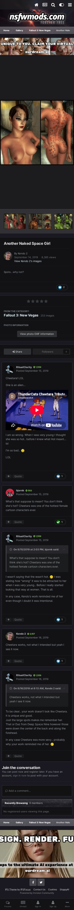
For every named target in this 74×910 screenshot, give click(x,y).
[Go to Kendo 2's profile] (8, 256)
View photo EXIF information (37, 333)
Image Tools (58, 202)
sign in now (20, 775)
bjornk (20, 490)
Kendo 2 (23, 253)
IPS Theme (11, 889)
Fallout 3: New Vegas (21, 315)
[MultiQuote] (9, 476)
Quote (18, 476)
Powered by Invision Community (37, 892)
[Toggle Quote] (11, 549)
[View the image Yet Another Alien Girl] (63, 221)
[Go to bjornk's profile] (10, 493)
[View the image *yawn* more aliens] (15, 221)
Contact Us (39, 889)
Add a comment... (19, 790)
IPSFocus (25, 889)
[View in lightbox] (37, 132)
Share (18, 351)
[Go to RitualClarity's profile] (10, 369)
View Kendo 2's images (28, 261)
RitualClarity (24, 367)
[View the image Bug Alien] (40, 221)
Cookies (52, 889)
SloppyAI (64, 889)
